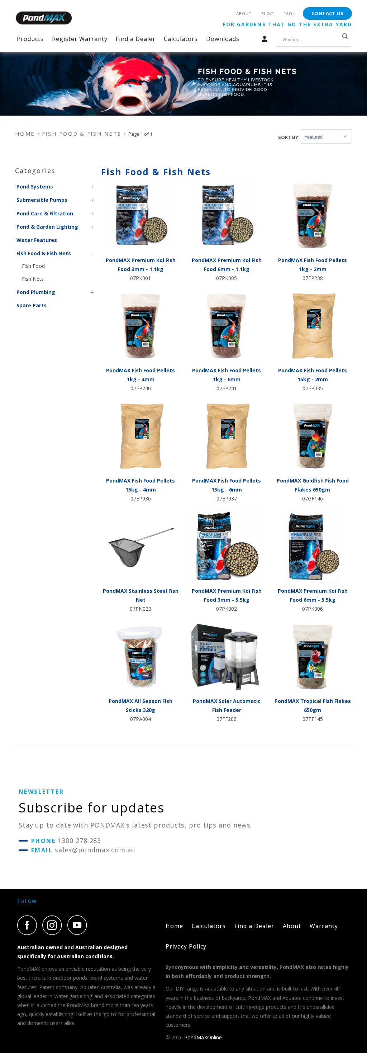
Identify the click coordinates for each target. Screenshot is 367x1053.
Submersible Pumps (41, 199)
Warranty (324, 926)
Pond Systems (34, 186)
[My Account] (266, 40)
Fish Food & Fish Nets (43, 253)
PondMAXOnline (203, 1037)
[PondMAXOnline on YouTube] (79, 925)
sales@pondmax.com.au (95, 849)
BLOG (267, 13)
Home (174, 926)
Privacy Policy (186, 946)
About (292, 926)
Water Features (36, 240)
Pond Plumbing (35, 292)
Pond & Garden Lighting (47, 226)
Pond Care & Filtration (44, 213)
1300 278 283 (79, 840)
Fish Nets (33, 278)
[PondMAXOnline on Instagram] (54, 925)
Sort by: (289, 137)
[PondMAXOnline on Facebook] (29, 925)
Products (30, 39)
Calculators (181, 39)
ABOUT (244, 13)
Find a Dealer (136, 39)
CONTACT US (327, 13)
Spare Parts (31, 305)
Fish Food (33, 265)
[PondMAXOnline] (43, 18)
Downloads (222, 39)
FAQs (289, 13)
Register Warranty (80, 39)
